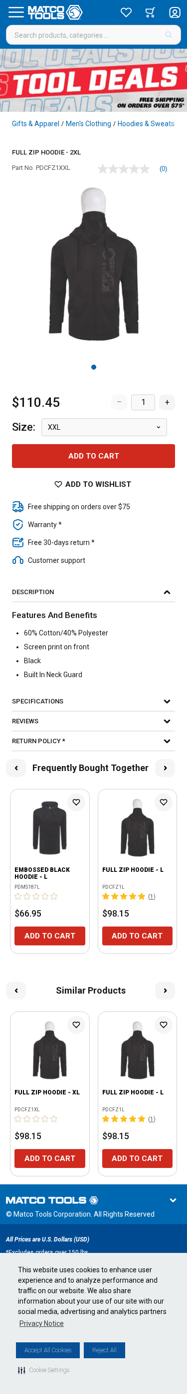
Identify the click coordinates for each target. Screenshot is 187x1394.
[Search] (169, 35)
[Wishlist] (126, 12)
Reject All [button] (104, 1350)
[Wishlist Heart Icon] (76, 802)
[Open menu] (16, 12)
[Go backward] (16, 768)
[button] (43, 1370)
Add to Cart (93, 456)
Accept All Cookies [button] (47, 1350)
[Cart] (150, 12)
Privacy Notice (41, 1323)
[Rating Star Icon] (18, 896)
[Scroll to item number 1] (93, 367)
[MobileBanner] (93, 80)
